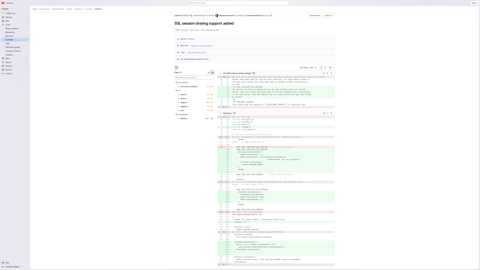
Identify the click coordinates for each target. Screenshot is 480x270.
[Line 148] (220, 214)
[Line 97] (226, 177)
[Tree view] (212, 72)
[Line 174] (220, 259)
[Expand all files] (321, 68)
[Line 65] (220, 82)
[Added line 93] (226, 167)
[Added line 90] (226, 159)
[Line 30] (226, 132)
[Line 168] (226, 227)
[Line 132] (226, 209)
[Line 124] (226, 189)
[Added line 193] (226, 252)
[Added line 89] (226, 157)
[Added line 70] (226, 94)
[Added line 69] (226, 92)
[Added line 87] (226, 152)
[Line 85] (226, 144)
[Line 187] (226, 237)
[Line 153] (220, 229)
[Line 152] (220, 227)
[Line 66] (220, 84)
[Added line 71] (226, 97)
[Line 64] (220, 79)
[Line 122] (226, 184)
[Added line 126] (226, 194)
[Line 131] (226, 207)
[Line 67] (220, 99)
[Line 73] (226, 102)
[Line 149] (220, 217)
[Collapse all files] (325, 68)
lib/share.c (228, 113)
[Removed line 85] (220, 147)
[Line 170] (220, 234)
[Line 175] (220, 262)
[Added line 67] (226, 87)
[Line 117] (220, 209)
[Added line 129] (226, 202)
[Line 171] (220, 237)
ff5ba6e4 (190, 39)
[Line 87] (220, 177)
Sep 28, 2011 (267, 15)
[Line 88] (220, 179)
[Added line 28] (226, 127)
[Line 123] (226, 187)
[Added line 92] (226, 164)
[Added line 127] (226, 197)
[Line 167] (226, 224)
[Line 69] (220, 104)
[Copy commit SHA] (191, 15)
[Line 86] (220, 174)
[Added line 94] (226, 169)
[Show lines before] (224, 77)
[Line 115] (220, 204)
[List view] (208, 72)
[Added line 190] (226, 244)
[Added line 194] (226, 254)
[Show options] (331, 73)
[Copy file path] (254, 73)
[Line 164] (226, 217)
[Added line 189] (226, 242)
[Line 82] (220, 139)
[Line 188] (226, 239)
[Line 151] (220, 224)
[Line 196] (226, 259)
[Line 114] (220, 189)
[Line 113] (220, 187)
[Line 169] (226, 229)
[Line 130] (226, 204)
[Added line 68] (226, 89)
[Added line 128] (226, 199)
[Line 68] (220, 102)
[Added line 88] (226, 154)
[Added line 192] (226, 249)
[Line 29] (226, 129)
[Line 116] (220, 207)
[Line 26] (220, 122)
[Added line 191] (226, 247)
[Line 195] (226, 257)
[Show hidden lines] (224, 232)
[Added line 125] (226, 192)
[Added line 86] (226, 149)
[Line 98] (226, 179)
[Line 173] (220, 257)
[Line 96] (226, 174)
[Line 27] (220, 124)
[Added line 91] (226, 162)
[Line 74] (226, 104)
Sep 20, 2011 (206, 15)
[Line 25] (220, 119)
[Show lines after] (224, 107)
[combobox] (331, 68)
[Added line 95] (226, 172)
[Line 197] (226, 262)
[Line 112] (220, 184)
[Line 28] (220, 129)
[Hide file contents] (220, 73)
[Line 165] (226, 219)
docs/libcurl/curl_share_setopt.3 (237, 73)
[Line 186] (226, 234)
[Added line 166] (226, 222)
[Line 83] (226, 139)
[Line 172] (220, 239)
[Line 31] (226, 134)
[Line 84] (226, 142)
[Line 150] (220, 219)
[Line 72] (226, 99)
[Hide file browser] (176, 68)
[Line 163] (226, 214)
